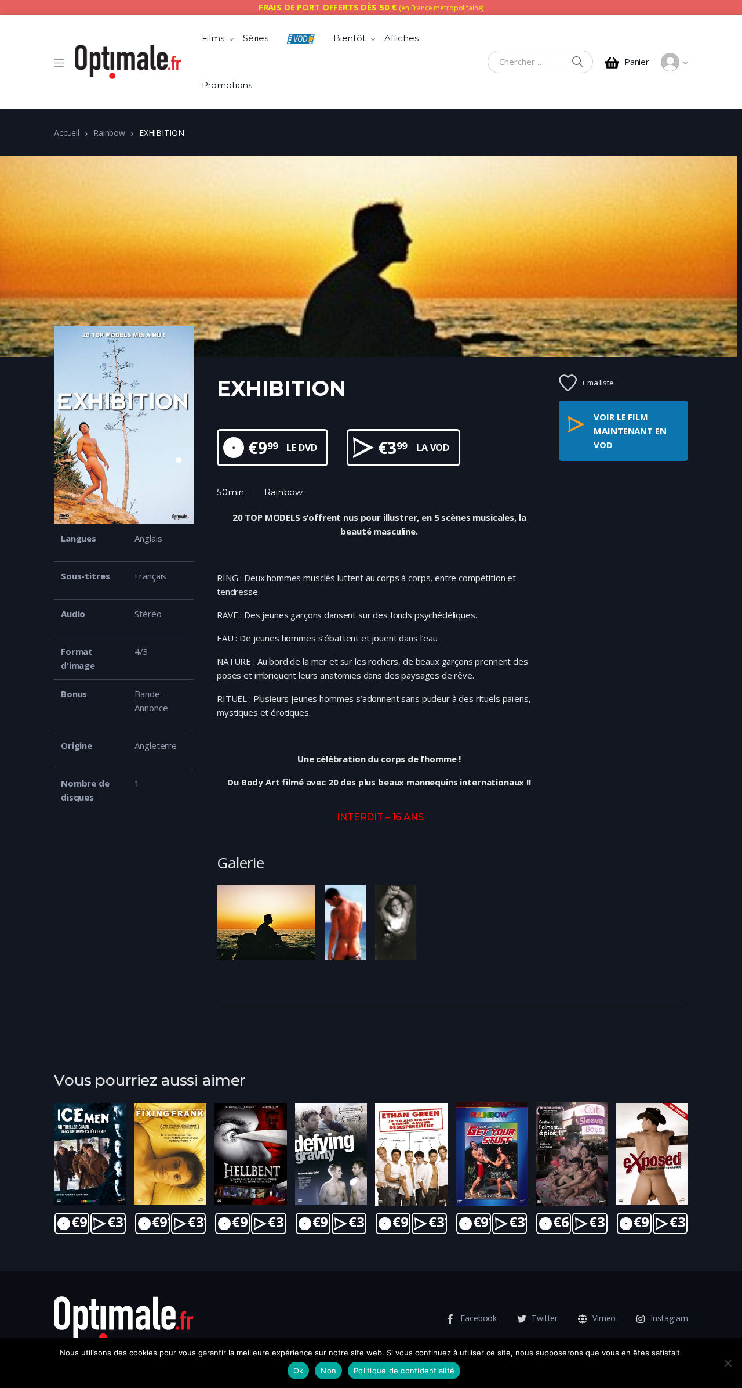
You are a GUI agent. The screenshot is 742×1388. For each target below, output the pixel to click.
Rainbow (109, 132)
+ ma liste (597, 382)
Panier (636, 61)
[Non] (727, 1363)
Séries (255, 38)
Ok (298, 1370)
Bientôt (349, 38)
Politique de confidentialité (404, 1370)
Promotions (227, 85)
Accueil (66, 132)
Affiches (401, 38)
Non (328, 1370)
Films (213, 38)
